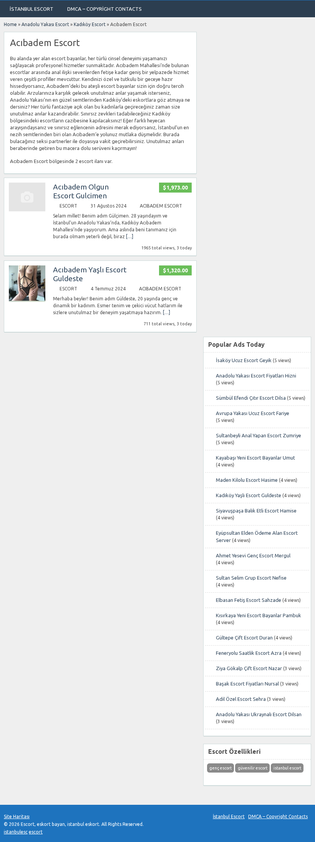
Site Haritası (17, 816)
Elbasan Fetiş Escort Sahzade (248, 600)
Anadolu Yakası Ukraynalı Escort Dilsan (259, 714)
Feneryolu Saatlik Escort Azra (249, 653)
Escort (68, 205)
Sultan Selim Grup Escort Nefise (251, 577)
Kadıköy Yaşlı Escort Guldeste (248, 495)
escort (36, 831)
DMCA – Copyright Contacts (104, 9)
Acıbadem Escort (161, 205)
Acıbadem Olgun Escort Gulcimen (81, 191)
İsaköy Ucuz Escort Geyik (244, 360)
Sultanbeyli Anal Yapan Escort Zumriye (258, 435)
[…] (129, 236)
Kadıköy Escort (90, 24)
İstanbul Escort (31, 9)
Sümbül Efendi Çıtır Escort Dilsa (251, 397)
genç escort (220, 768)
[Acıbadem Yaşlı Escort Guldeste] (27, 300)
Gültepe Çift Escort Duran (244, 637)
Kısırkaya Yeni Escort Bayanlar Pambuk (258, 615)
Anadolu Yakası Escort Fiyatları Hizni (256, 375)
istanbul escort (287, 768)
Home (10, 24)
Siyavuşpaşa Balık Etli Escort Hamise (256, 510)
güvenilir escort (252, 768)
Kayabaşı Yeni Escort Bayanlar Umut (255, 457)
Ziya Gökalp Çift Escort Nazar (249, 668)
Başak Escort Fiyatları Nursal (247, 683)
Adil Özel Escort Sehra (241, 699)
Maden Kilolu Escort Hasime (247, 480)
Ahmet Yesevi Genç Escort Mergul (253, 555)
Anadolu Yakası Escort (45, 24)
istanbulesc (16, 831)
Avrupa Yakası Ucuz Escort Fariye (252, 413)
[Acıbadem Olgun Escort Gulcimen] (27, 209)
